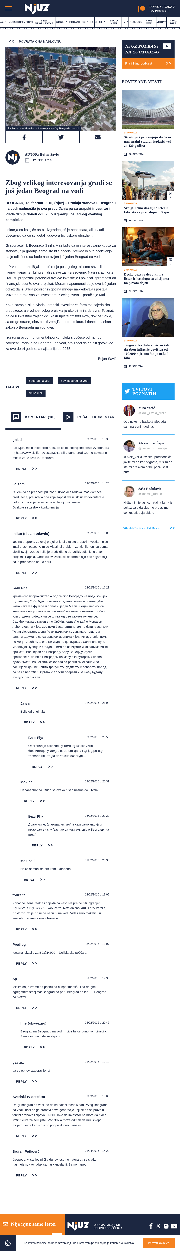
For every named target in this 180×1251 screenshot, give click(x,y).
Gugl (60, 22)
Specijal (100, 22)
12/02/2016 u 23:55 (97, 737)
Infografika (85, 22)
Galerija (70, 22)
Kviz (125, 22)
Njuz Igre (173, 22)
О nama (99, 1224)
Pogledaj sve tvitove (140, 527)
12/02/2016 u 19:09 (97, 894)
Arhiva (161, 22)
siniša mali (36, 393)
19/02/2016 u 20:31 (97, 781)
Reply (21, 469)
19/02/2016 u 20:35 (97, 860)
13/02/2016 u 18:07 (97, 943)
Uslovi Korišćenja (108, 1228)
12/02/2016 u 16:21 (97, 587)
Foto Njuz (114, 22)
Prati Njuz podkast (138, 63)
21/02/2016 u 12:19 (97, 1061)
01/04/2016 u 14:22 (97, 1150)
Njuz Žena (149, 22)
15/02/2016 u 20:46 (97, 1022)
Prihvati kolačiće (158, 1243)
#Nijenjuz (135, 22)
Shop (18, 22)
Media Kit (113, 1224)
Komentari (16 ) (40, 417)
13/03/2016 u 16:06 (97, 1096)
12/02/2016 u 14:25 (97, 483)
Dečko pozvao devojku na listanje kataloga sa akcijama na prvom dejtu (146, 278)
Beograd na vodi (39, 380)
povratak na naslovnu (40, 41)
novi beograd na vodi (74, 380)
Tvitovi (27, 22)
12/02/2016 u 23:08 (97, 702)
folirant (18, 895)
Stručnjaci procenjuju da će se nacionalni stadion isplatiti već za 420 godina (147, 141)
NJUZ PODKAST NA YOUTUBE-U (142, 49)
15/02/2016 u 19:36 (97, 978)
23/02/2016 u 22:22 (97, 815)
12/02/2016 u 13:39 (97, 439)
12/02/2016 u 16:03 (97, 533)
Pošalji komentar (95, 417)
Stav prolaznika (44, 22)
